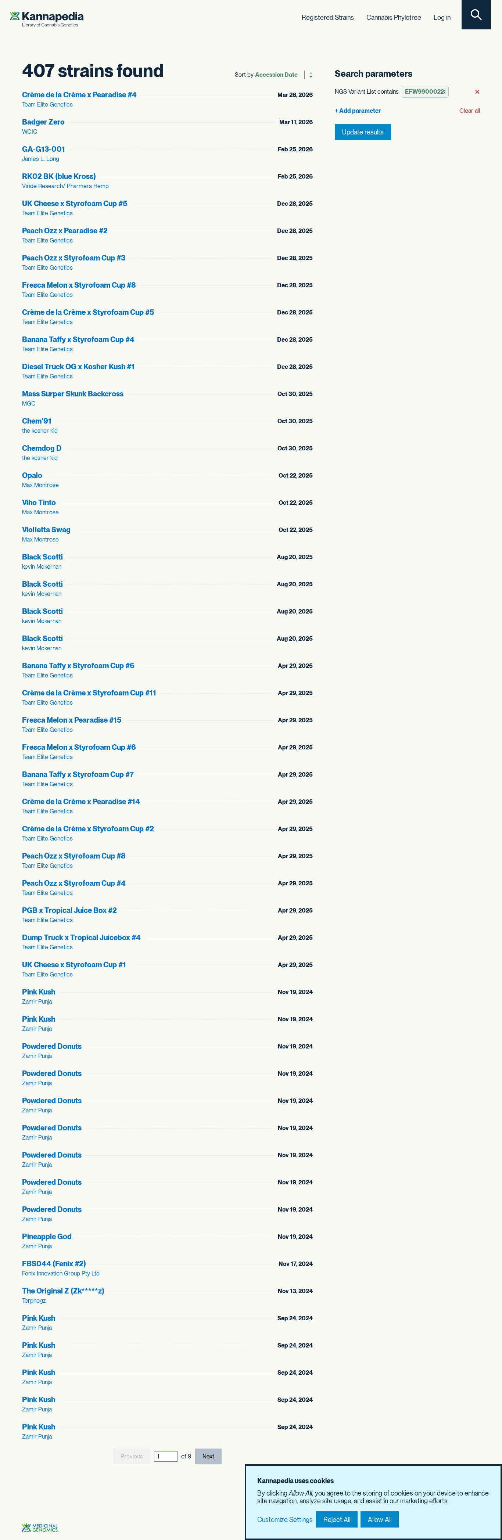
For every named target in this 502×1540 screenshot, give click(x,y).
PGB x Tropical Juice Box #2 (69, 910)
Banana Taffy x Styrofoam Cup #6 (78, 665)
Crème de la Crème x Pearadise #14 (81, 801)
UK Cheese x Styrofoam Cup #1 (74, 964)
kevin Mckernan (41, 566)
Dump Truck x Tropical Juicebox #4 (81, 937)
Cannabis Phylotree (393, 17)
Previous (132, 1456)
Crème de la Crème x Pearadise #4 (79, 94)
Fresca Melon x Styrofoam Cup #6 (79, 747)
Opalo (32, 475)
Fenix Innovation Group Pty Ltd (61, 1273)
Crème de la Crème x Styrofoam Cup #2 (88, 828)
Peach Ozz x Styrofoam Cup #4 (74, 883)
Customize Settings (285, 1519)
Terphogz (34, 1300)
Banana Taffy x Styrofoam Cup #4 (78, 339)
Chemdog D (42, 448)
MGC (29, 403)
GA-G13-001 (43, 149)
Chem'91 (36, 421)
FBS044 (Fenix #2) (54, 1263)
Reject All (336, 1519)
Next (208, 1456)
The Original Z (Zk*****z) (63, 1291)
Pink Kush (38, 991)
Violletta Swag (46, 529)
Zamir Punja (37, 1001)
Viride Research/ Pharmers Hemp (65, 186)
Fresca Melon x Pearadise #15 (71, 720)
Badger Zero (43, 122)
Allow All (379, 1519)
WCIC (29, 131)
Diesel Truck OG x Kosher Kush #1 (78, 366)
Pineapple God (47, 1236)
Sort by (244, 74)
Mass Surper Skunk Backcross (72, 393)
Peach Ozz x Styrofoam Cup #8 (74, 856)
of (186, 1456)
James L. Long (40, 158)
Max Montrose (40, 485)
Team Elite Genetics (47, 104)
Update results (363, 132)
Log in (442, 17)
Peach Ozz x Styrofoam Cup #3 (73, 257)
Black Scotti (42, 557)
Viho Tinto (39, 502)
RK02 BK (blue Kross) (59, 176)
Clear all (469, 110)
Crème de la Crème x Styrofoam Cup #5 (88, 312)
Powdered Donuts (52, 1046)
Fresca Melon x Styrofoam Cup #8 (79, 285)
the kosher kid (40, 430)
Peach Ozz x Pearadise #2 (65, 230)
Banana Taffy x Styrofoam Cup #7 (78, 774)
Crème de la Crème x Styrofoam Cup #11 (89, 692)
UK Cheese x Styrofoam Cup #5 (74, 203)
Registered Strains (328, 17)
